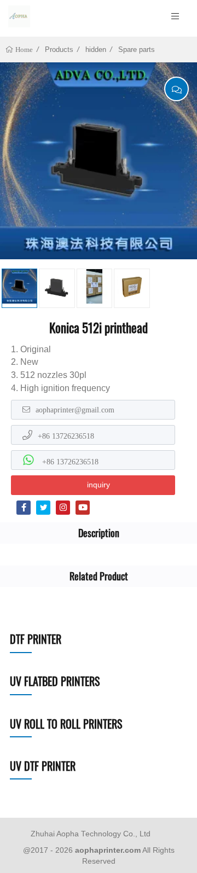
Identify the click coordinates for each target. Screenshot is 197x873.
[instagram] (63, 507)
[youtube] (83, 507)
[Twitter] (43, 507)
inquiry (98, 484)
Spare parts (136, 49)
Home (23, 49)
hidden (95, 49)
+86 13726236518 (66, 436)
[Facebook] (23, 507)
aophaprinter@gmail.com (75, 410)
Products (59, 49)
